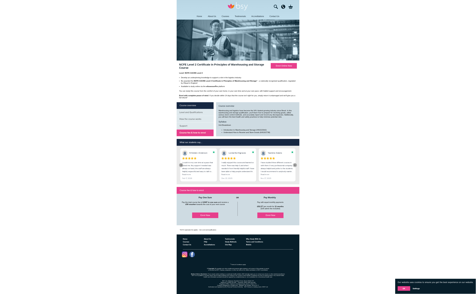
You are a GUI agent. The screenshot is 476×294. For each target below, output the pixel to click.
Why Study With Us (253, 239)
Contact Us (274, 16)
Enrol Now (205, 215)
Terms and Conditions (254, 242)
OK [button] (404, 288)
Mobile (248, 245)
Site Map (228, 245)
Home (199, 16)
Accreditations (257, 16)
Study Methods (231, 242)
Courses (225, 16)
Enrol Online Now (284, 66)
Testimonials (240, 16)
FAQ (205, 242)
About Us (212, 16)
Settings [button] (416, 288)
